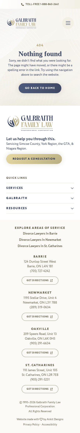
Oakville (40, 329)
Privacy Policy (31, 424)
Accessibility (49, 424)
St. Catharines (39, 365)
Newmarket (40, 293)
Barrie (40, 257)
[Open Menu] (68, 23)
